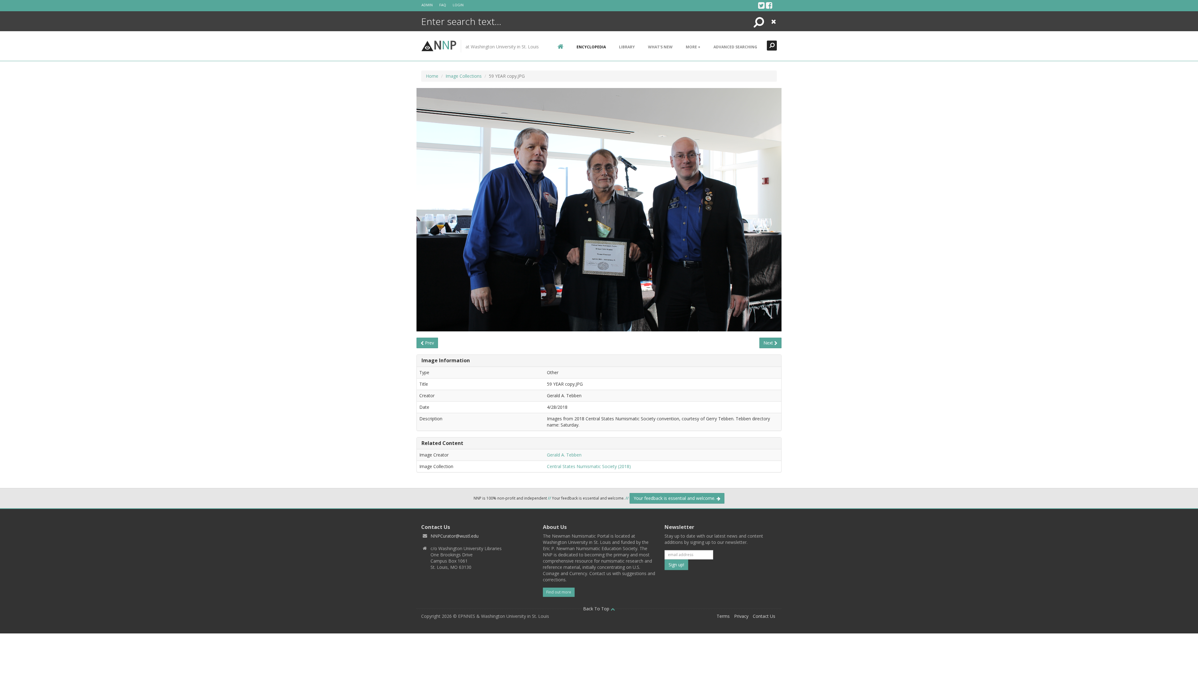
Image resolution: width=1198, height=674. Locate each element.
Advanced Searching (735, 47)
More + (693, 47)
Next (768, 343)
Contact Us (764, 616)
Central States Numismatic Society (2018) (589, 466)
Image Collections (464, 76)
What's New (660, 47)
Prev (429, 343)
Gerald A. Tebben (564, 455)
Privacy (741, 616)
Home (432, 76)
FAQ (442, 4)
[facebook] (769, 5)
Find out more (558, 592)
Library (627, 47)
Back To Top (597, 609)
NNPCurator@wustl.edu (455, 536)
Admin (427, 4)
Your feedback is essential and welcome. (675, 498)
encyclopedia (591, 47)
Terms (723, 616)
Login (458, 4)
